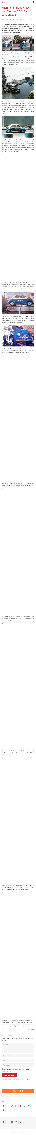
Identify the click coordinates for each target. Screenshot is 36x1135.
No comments (28, 19)
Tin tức (20, 19)
